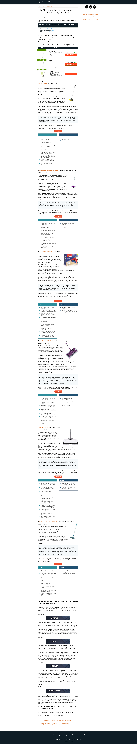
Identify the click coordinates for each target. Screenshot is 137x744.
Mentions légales (60, 739)
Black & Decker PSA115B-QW (48, 521)
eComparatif (47, 2)
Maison (44, 6)
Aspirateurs (50, 6)
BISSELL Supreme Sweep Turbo (48, 170)
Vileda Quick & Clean (45, 251)
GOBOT (50, 31)
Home (39, 6)
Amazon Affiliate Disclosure (73, 739)
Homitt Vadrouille (44, 427)
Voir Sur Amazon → (71, 54)
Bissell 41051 (54, 30)
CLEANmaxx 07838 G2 (46, 341)
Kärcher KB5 (49, 28)
